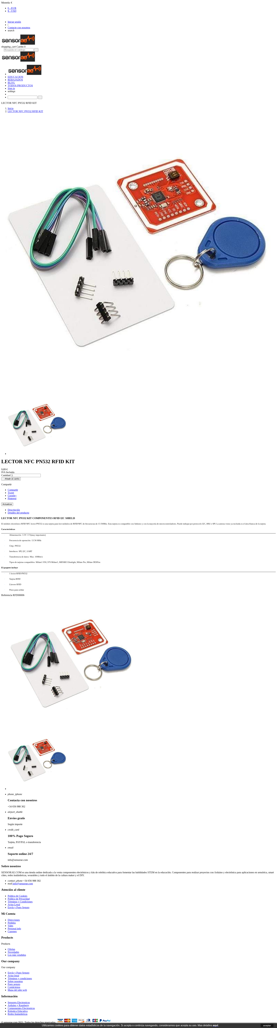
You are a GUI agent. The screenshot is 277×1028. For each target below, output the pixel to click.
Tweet (11, 492)
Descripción (14, 509)
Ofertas (11, 949)
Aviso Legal (14, 904)
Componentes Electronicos (21, 1008)
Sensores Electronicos (19, 1002)
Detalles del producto (18, 512)
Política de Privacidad (19, 898)
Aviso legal (13, 975)
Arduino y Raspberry (18, 1005)
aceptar (267, 1025)
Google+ (12, 495)
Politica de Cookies (17, 896)
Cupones (12, 931)
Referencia (7, 595)
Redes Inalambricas (17, 1014)
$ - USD (12, 11)
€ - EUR (12, 8)
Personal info (14, 928)
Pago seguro (14, 984)
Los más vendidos (17, 955)
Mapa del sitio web (17, 990)
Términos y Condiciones (20, 901)
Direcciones (14, 920)
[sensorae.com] (18, 43)
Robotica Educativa (18, 1011)
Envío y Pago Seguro (18, 907)
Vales (10, 925)
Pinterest (12, 498)
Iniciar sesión (14, 21)
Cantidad (5, 475)
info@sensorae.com (22, 883)
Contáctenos (14, 987)
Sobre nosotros (15, 981)
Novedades (13, 952)
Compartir (13, 489)
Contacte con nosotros (19, 27)
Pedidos (12, 922)
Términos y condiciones (20, 978)
